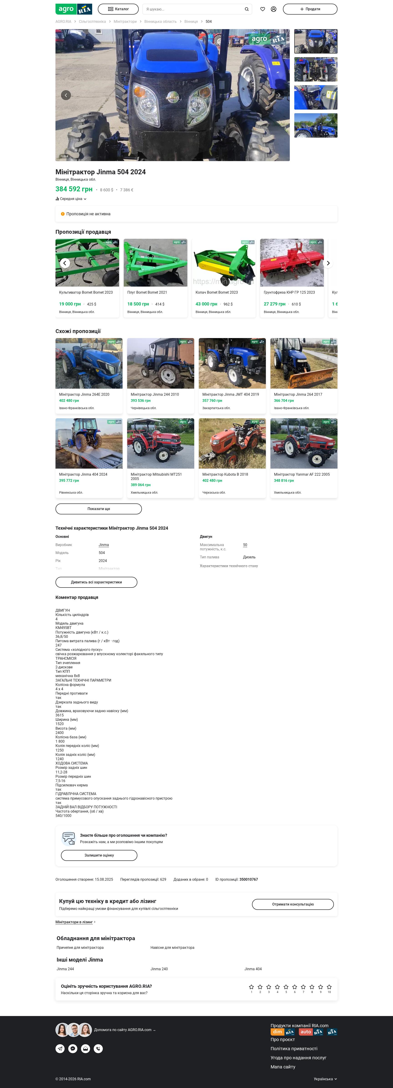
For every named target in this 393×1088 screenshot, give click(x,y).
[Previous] (65, 263)
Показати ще (99, 509)
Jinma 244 (65, 969)
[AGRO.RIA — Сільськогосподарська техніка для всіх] (76, 9)
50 (245, 545)
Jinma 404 (253, 969)
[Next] (328, 263)
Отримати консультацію (293, 904)
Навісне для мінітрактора (172, 947)
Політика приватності (294, 1048)
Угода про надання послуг (298, 1057)
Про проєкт (283, 1039)
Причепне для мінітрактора (80, 947)
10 (329, 992)
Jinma (104, 545)
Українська (324, 1079)
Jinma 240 (159, 969)
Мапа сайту (283, 1067)
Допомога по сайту (125, 1030)
